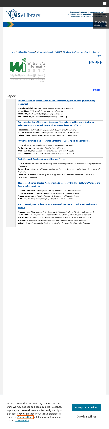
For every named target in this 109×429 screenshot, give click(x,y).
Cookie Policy (22, 420)
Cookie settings (25, 417)
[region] (54, 412)
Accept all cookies (86, 407)
